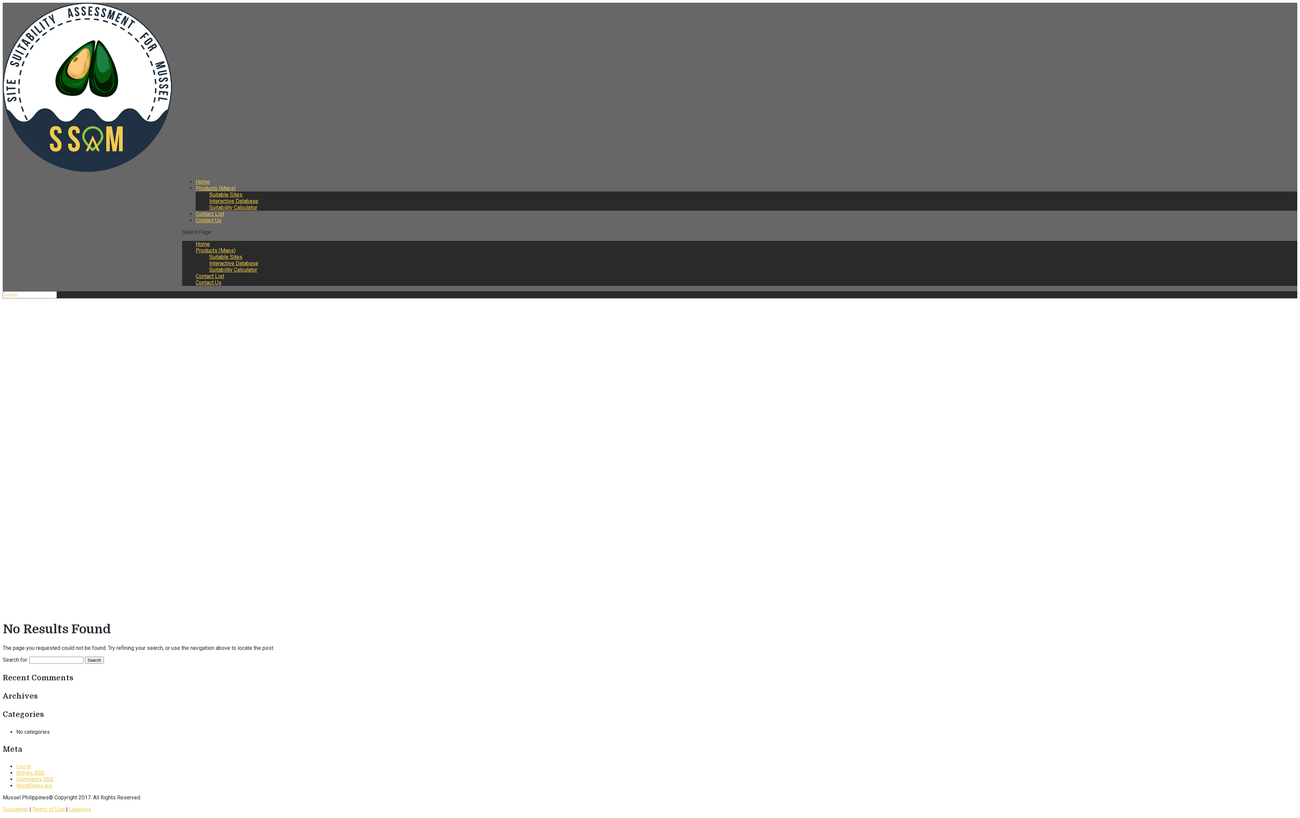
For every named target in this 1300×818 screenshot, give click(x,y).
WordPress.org (34, 785)
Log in (23, 766)
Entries (30, 773)
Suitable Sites (225, 194)
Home (203, 182)
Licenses (80, 809)
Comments (34, 779)
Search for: (15, 660)
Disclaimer (15, 809)
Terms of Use (49, 809)
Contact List (210, 214)
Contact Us (208, 220)
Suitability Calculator (233, 207)
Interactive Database (233, 201)
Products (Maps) (216, 188)
